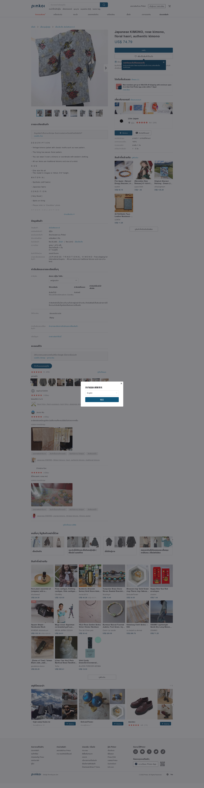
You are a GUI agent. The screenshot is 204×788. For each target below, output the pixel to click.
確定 (102, 399)
